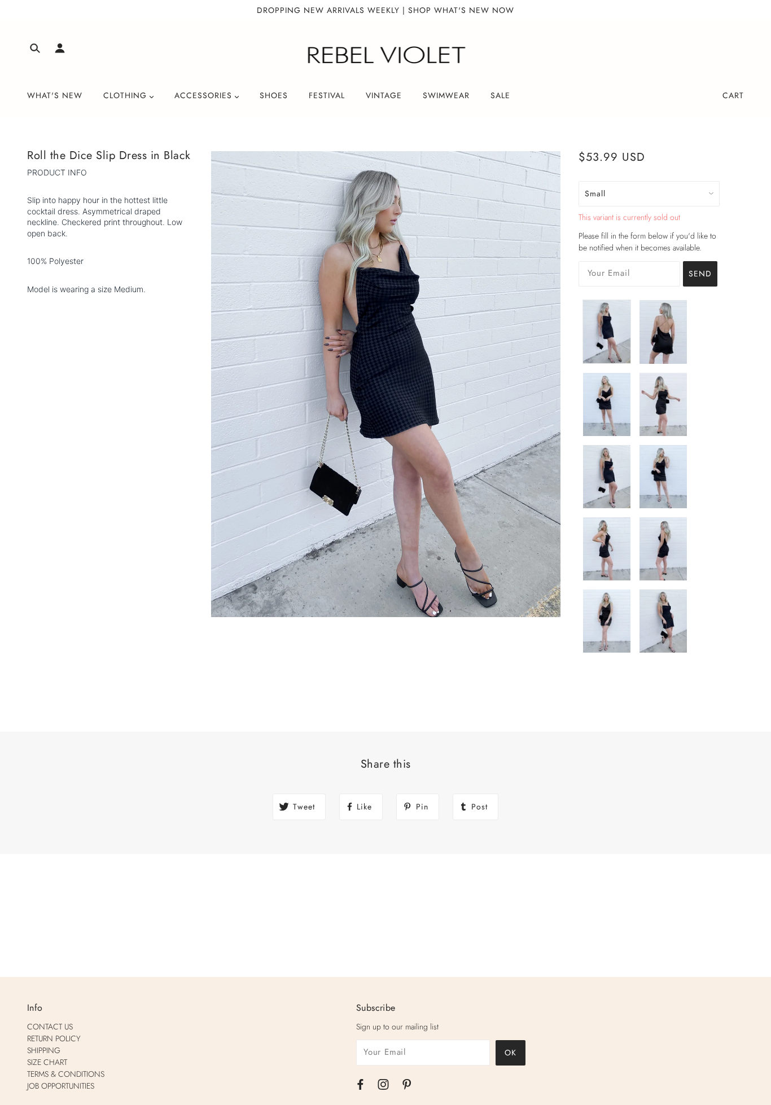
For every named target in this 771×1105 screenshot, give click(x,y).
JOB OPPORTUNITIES (60, 1085)
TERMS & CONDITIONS (65, 1074)
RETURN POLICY (54, 1038)
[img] (35, 50)
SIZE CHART (47, 1062)
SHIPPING (43, 1050)
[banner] (385, 55)
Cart (733, 95)
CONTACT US (50, 1026)
